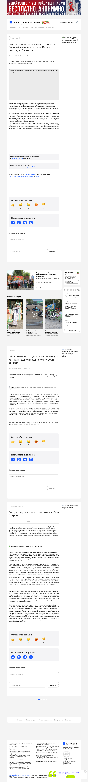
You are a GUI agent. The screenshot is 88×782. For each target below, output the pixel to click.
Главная (13, 27)
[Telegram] (25, 222)
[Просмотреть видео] (15, 314)
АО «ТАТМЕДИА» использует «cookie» (20, 775)
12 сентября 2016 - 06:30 (15, 368)
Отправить (52, 251)
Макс (37, 176)
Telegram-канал (31, 174)
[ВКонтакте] (13, 222)
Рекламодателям (37, 27)
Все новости (72, 330)
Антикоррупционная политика (18, 774)
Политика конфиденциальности (19, 778)
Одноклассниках (22, 176)
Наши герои (50, 27)
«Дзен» (31, 176)
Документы (58, 720)
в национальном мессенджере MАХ (22, 167)
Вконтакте (12, 176)
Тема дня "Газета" (17, 506)
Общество (14, 38)
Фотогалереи (23, 27)
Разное (68, 720)
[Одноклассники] (19, 222)
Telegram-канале (17, 158)
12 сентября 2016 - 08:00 (15, 55)
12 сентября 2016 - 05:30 (15, 521)
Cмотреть (70, 777)
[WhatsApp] (31, 222)
